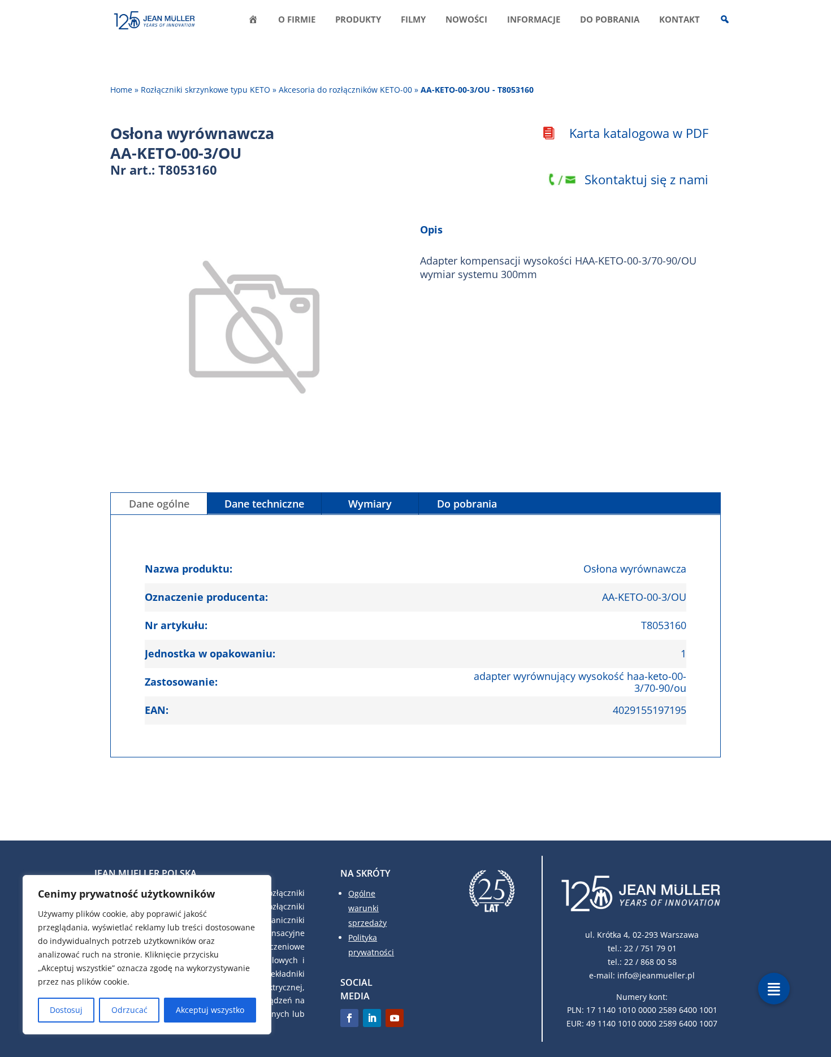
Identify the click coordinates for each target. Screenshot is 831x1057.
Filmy (413, 20)
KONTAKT (679, 20)
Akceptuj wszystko (210, 1009)
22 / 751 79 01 (650, 948)
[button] (774, 988)
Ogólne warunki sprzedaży (367, 908)
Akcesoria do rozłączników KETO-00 (345, 89)
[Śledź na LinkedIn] (372, 1018)
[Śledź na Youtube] (395, 1018)
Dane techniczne (264, 503)
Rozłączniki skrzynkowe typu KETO (205, 89)
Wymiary (370, 503)
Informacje (533, 20)
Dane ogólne (159, 503)
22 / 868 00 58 (650, 961)
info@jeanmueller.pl (656, 975)
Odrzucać (129, 1009)
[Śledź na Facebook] (349, 1018)
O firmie (296, 20)
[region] (147, 954)
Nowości (466, 20)
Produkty (358, 20)
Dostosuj (66, 1009)
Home (121, 89)
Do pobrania (609, 20)
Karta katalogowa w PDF (638, 132)
